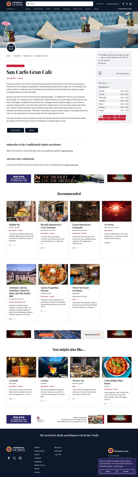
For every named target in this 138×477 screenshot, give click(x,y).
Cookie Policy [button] (118, 466)
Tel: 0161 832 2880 (113, 455)
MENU (31, 130)
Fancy (106, 119)
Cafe (117, 116)
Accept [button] (125, 471)
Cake (100, 119)
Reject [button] (108, 471)
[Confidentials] (124, 8)
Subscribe (100, 3)
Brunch (122, 116)
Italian (112, 119)
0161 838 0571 (105, 60)
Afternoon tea (108, 116)
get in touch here (71, 165)
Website (103, 63)
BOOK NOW (15, 130)
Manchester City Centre (15, 66)
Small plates (120, 119)
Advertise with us (113, 4)
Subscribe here (67, 151)
